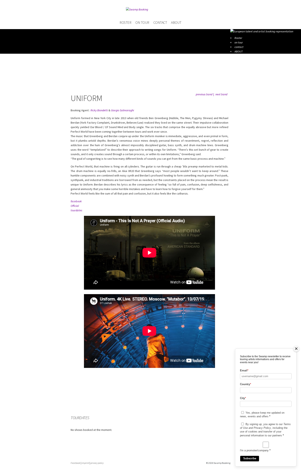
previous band (204, 94)
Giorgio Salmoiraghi (122, 110)
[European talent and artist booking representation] (261, 31)
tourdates (76, 210)
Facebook (75, 462)
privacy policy (97, 462)
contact (160, 22)
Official (75, 206)
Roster (125, 22)
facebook (76, 201)
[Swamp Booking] (150, 9)
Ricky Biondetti (99, 110)
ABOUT (176, 22)
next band (221, 94)
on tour (142, 22)
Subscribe (249, 458)
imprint (85, 462)
